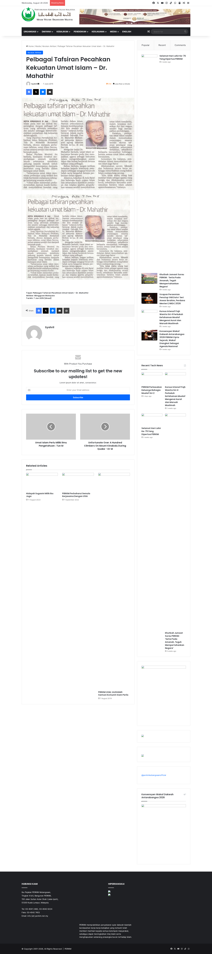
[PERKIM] (48, 14)
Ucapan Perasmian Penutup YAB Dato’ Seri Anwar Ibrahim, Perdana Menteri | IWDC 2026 (172, 299)
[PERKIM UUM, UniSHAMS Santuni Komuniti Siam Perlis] (114, 581)
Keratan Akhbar (49, 46)
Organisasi (30, 31)
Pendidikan (80, 31)
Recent (162, 45)
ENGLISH (126, 31)
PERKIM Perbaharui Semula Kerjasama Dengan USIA (76, 495)
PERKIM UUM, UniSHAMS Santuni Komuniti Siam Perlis (113, 693)
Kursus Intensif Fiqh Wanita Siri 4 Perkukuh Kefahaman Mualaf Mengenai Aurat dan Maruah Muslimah (171, 317)
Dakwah (46, 31)
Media (113, 31)
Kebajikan (62, 31)
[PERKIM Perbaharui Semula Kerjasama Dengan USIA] (78, 482)
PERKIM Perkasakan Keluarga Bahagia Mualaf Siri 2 (151, 390)
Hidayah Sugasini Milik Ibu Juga (39, 495)
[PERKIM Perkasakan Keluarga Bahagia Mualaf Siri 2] (151, 378)
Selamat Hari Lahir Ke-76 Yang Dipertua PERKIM (173, 57)
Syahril (34, 84)
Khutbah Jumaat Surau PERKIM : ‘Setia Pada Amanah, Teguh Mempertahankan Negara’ (172, 280)
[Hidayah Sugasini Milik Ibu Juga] (42, 482)
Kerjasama (98, 31)
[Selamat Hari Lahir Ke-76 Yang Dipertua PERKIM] (149, 162)
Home (31, 46)
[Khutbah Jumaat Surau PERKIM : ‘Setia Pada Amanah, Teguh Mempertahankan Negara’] (149, 278)
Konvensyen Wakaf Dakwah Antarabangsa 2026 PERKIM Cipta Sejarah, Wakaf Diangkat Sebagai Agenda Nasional (172, 339)
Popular (146, 45)
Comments (180, 45)
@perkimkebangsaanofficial (153, 775)
